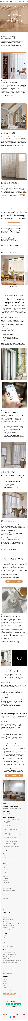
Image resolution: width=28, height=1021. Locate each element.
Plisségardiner (6, 874)
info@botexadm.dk (9, 827)
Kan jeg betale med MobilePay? (10, 245)
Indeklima (5, 900)
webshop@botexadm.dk (10, 837)
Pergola (4, 942)
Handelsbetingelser (7, 956)
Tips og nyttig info (7, 971)
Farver (4, 853)
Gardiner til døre (6, 917)
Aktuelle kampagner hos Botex (10, 952)
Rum (4, 855)
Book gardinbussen (13, 224)
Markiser (5, 937)
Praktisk (5, 949)
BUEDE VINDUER (14, 138)
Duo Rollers (5, 865)
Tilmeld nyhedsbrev (9, 993)
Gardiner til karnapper (8, 919)
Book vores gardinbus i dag (13, 775)
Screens (4, 944)
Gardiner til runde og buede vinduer (11, 923)
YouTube (4, 985)
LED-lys (4, 892)
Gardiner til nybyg (7, 921)
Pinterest (5, 987)
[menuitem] (14, 855)
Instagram (5, 981)
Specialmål (5, 915)
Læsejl (4, 935)
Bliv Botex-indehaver (7, 964)
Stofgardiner (5, 878)
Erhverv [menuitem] (7, 3)
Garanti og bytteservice (8, 958)
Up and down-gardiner (8, 909)
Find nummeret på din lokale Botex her (12, 808)
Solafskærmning (6, 907)
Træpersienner (6, 882)
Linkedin (5, 983)
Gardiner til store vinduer (8, 927)
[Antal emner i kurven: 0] (26, 6)
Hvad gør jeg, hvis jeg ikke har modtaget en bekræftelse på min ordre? (9, 239)
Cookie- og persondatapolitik (9, 954)
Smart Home (6, 904)
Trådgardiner (5, 880)
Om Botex (5, 969)
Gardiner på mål (7, 912)
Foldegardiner (6, 867)
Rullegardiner (6, 876)
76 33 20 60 (7, 813)
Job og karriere (6, 966)
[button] (26, 271)
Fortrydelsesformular (7, 973)
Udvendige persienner (8, 946)
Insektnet (5, 902)
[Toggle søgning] (18, 6)
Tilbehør (5, 885)
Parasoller (5, 939)
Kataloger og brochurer (8, 859)
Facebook (5, 979)
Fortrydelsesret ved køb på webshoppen (12, 960)
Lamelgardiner (6, 869)
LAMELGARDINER (5, 85)
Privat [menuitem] (2, 3)
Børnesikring (6, 898)
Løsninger (5, 896)
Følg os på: (5, 976)
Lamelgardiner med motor (9, 890)
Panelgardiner (6, 872)
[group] (12, 272)
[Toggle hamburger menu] (15, 6)
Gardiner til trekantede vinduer (10, 929)
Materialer (5, 857)
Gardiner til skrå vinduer (8, 925)
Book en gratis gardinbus (13, 581)
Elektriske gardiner (7, 888)
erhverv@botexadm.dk (10, 814)
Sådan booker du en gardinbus (10, 962)
